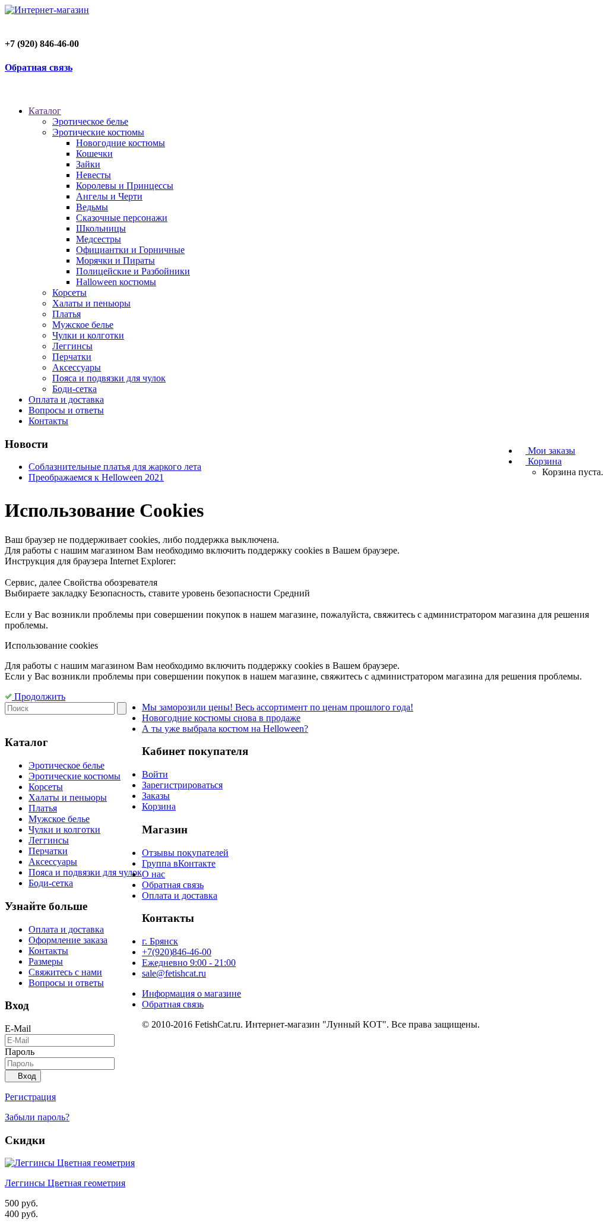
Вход (25, 1076)
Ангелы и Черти (109, 196)
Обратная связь (38, 67)
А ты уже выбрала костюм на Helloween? (225, 729)
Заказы (156, 796)
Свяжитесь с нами (65, 972)
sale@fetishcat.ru (174, 973)
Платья (66, 314)
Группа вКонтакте (179, 863)
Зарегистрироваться (182, 785)
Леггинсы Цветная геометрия (65, 1183)
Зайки (88, 164)
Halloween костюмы (116, 282)
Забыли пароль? (37, 1117)
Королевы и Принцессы (124, 186)
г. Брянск (160, 941)
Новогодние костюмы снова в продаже (221, 718)
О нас (153, 874)
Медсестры (98, 239)
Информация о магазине (191, 993)
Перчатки (71, 357)
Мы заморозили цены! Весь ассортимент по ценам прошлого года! (277, 707)
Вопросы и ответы (66, 410)
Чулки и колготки (88, 335)
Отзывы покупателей (185, 853)
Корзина (543, 461)
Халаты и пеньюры (91, 303)
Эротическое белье (90, 121)
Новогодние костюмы (120, 143)
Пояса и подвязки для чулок (109, 378)
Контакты (48, 421)
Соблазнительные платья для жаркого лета (114, 467)
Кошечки (94, 154)
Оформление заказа (67, 940)
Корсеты (69, 292)
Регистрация (30, 1097)
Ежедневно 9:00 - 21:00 (189, 963)
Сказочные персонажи (121, 218)
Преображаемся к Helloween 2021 (96, 477)
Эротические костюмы (98, 132)
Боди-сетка (74, 389)
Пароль (19, 1052)
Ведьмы (92, 207)
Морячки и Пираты (115, 260)
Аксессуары (76, 367)
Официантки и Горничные (130, 250)
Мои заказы (550, 451)
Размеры (45, 961)
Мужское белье (82, 325)
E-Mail (18, 1028)
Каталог (44, 111)
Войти (155, 774)
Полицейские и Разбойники (133, 271)
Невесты (93, 175)
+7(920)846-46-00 (176, 952)
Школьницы (101, 228)
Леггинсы (72, 346)
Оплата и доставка (66, 399)
